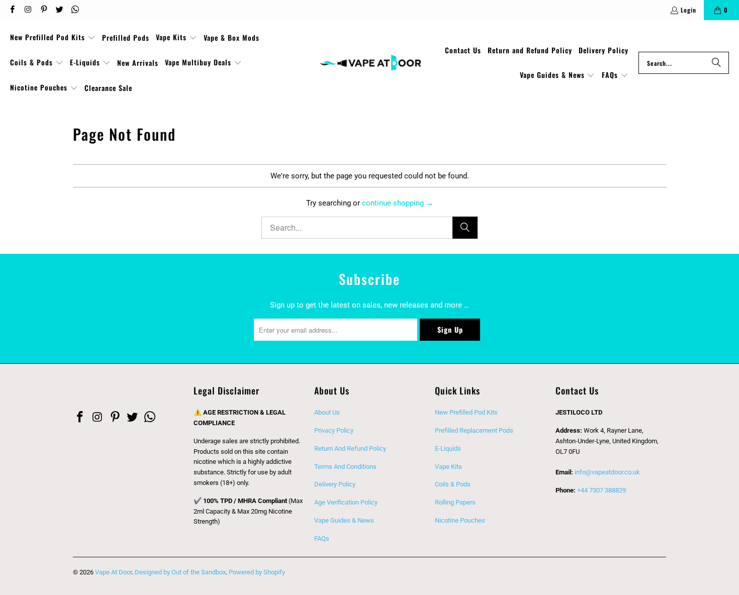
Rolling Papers (455, 502)
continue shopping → (397, 203)
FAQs (321, 538)
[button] (53, 37)
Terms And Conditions (345, 466)
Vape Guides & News (344, 520)
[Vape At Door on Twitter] (59, 10)
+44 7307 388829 (601, 490)
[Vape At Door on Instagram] (27, 10)
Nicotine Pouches (460, 520)
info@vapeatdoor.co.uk (607, 472)
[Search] (716, 63)
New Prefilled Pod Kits (466, 412)
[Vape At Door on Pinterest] (43, 10)
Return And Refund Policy (350, 448)
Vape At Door (113, 572)
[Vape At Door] (370, 62)
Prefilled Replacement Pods (474, 430)
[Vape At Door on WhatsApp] (74, 10)
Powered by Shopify (257, 572)
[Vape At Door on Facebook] (12, 10)
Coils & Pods (453, 484)
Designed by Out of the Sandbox (180, 572)
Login (688, 10)
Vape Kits (448, 466)
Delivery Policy (334, 484)
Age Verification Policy (346, 502)
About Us (327, 412)
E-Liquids (448, 448)
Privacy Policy (333, 430)
